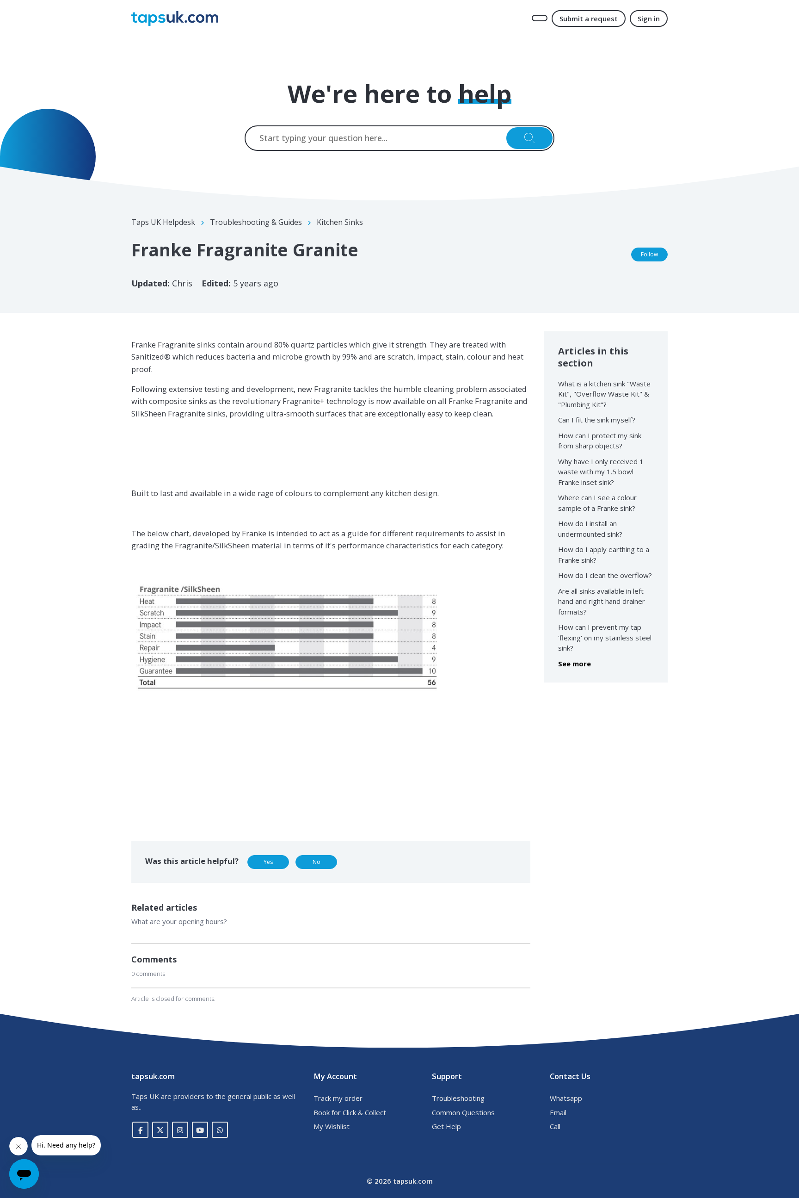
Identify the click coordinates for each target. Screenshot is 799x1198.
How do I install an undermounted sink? (590, 529)
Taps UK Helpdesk (163, 222)
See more (574, 663)
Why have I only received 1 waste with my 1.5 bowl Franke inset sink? (601, 472)
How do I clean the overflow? (605, 575)
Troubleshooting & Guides (256, 222)
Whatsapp (566, 1098)
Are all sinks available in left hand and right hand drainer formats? (601, 601)
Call (555, 1126)
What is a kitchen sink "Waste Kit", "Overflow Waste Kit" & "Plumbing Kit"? (604, 394)
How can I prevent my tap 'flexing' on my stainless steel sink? (604, 637)
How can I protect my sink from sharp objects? (599, 441)
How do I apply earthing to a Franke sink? (603, 555)
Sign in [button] (649, 18)
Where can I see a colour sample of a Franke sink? (597, 503)
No (316, 862)
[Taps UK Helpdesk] (174, 18)
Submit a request (588, 18)
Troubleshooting (458, 1098)
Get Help (446, 1126)
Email (558, 1112)
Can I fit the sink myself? (596, 419)
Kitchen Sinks (340, 222)
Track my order (338, 1098)
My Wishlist (331, 1126)
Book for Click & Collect (349, 1112)
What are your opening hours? (179, 921)
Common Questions (463, 1112)
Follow (649, 254)
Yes (268, 862)
